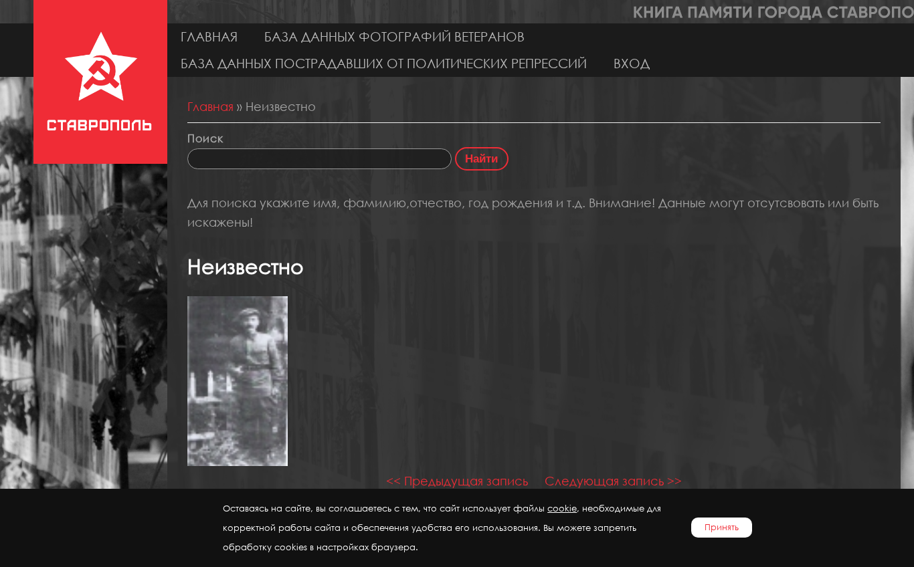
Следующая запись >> (613, 480)
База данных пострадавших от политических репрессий (384, 63)
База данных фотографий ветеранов (394, 36)
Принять (722, 527)
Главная (209, 36)
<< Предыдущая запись (457, 480)
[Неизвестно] (237, 461)
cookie (562, 508)
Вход (632, 63)
